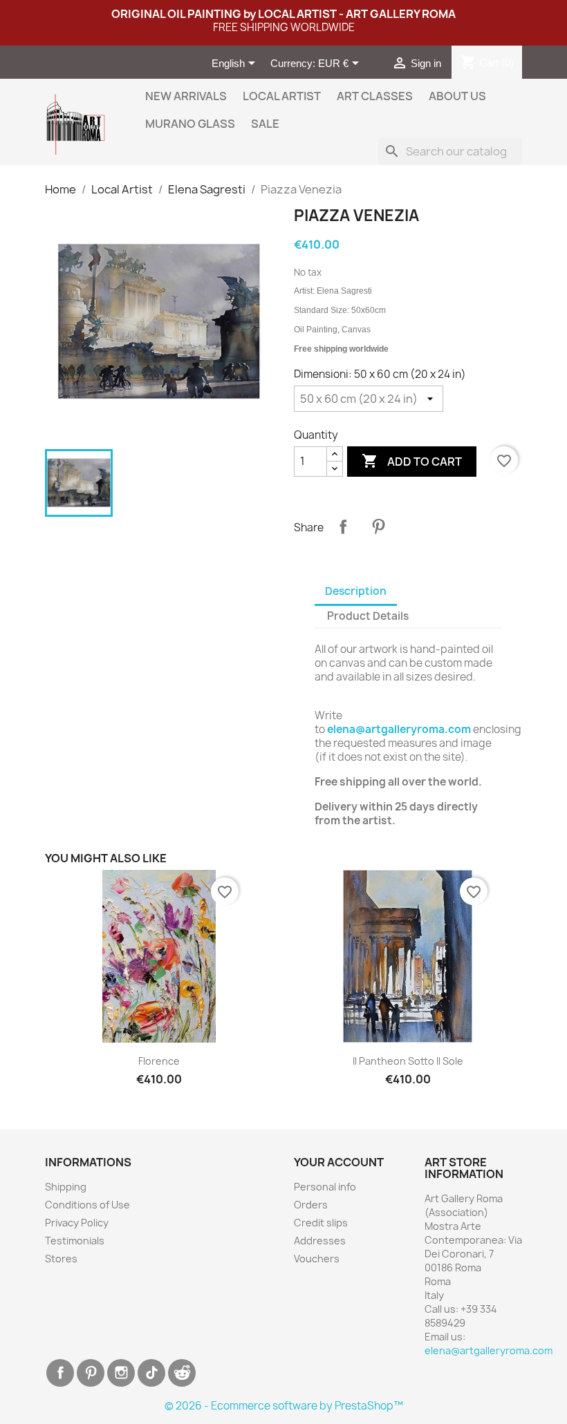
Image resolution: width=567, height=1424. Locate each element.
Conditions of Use (87, 1204)
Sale (265, 123)
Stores (61, 1258)
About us (457, 96)
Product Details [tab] (368, 616)
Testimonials (74, 1240)
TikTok (151, 1373)
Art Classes (375, 96)
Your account (339, 1162)
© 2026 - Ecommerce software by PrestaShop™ (284, 1405)
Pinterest (378, 526)
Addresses (320, 1240)
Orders (311, 1204)
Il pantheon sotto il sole (408, 1060)
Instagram (121, 1373)
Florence (159, 1060)
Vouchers (317, 1258)
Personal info (325, 1186)
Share (343, 526)
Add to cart (412, 461)
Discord (182, 1373)
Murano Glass (190, 123)
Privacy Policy (77, 1222)
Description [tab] (356, 591)
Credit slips (321, 1222)
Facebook (60, 1373)
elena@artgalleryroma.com (399, 729)
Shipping (65, 1186)
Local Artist (282, 96)
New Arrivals (186, 96)
